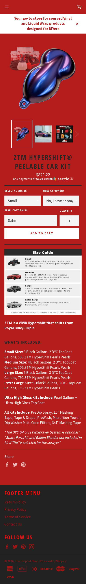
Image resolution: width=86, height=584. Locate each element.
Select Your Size (15, 190)
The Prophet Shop (27, 561)
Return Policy (15, 502)
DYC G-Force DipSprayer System (36, 432)
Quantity (66, 210)
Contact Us (13, 524)
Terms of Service (17, 516)
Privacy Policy (15, 509)
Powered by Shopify (53, 561)
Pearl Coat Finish (16, 210)
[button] (43, 179)
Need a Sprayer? (53, 190)
